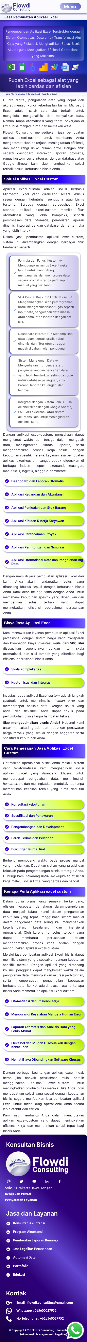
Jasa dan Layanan (32, 1213)
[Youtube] (34, 1181)
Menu (70, 6)
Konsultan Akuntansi (29, 1223)
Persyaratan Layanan (21, 1200)
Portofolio (21, 1266)
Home (7, 94)
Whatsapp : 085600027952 (36, 1311)
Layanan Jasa (18, 94)
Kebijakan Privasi (18, 1194)
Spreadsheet (34, 94)
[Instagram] (9, 1181)
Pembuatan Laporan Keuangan (36, 1240)
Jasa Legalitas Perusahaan (32, 1249)
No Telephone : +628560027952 (40, 1319)
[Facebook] (60, 1181)
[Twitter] (21, 1181)
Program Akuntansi (27, 1232)
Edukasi (19, 1275)
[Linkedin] (47, 1181)
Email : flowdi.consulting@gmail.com (44, 1303)
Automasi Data (24, 1258)
